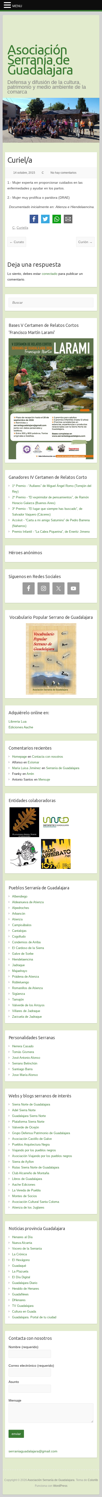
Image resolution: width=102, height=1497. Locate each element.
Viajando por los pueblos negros (34, 1150)
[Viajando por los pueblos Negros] (24, 842)
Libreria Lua (18, 721)
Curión (85, 242)
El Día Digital (21, 1277)
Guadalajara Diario (24, 1283)
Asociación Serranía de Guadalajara (40, 60)
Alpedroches (20, 908)
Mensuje (44, 779)
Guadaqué (19, 1265)
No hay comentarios (63, 172)
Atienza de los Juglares (28, 1207)
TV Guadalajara (22, 1306)
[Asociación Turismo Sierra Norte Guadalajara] (56, 810)
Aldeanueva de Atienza (28, 902)
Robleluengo (20, 982)
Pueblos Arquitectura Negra (31, 1144)
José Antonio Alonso (26, 1057)
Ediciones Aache (21, 727)
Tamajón (18, 999)
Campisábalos (22, 925)
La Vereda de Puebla (26, 1190)
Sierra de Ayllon (23, 1161)
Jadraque (18, 965)
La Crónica (19, 1254)
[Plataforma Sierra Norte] (24, 810)
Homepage (19, 756)
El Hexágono (21, 1260)
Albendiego (19, 896)
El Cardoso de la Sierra (28, 948)
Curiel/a (22, 228)
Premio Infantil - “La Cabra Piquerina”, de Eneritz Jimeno (51, 531)
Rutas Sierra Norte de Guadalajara (35, 1167)
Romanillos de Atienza (27, 988)
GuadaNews (20, 1294)
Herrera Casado (22, 1046)
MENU (17, 6)
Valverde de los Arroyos (28, 1005)
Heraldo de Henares (25, 1288)
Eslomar (33, 762)
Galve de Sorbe (22, 953)
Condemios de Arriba (26, 942)
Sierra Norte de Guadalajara (31, 1104)
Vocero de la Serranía (27, 1248)
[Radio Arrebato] (56, 842)
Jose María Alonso (25, 1075)
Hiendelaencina (22, 959)
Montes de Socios (24, 1196)
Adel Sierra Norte (24, 1110)
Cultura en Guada (24, 1311)
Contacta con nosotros (47, 756)
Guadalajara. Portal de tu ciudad (34, 1317)
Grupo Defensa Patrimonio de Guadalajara (41, 1133)
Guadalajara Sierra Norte (29, 1116)
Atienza (17, 919)
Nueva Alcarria (22, 1243)
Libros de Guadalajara (27, 1179)
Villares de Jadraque (26, 1011)
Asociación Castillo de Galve (32, 1139)
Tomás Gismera (23, 1052)
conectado (49, 274)
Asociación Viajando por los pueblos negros (42, 1156)
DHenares (19, 1300)
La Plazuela (20, 1271)
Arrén (30, 774)
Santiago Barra (22, 1069)
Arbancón (18, 913)
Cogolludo (19, 936)
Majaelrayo (19, 971)
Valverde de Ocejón (25, 1127)
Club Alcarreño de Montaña (30, 1173)
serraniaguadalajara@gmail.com (33, 1451)
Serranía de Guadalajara (62, 768)
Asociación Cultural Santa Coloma (35, 1202)
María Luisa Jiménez (26, 768)
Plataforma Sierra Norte (28, 1121)
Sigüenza (18, 994)
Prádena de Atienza (25, 976)
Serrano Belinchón (24, 1063)
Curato (16, 242)
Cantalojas (19, 931)
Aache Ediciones (23, 1184)
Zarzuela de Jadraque (27, 1016)
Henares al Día (22, 1237)
